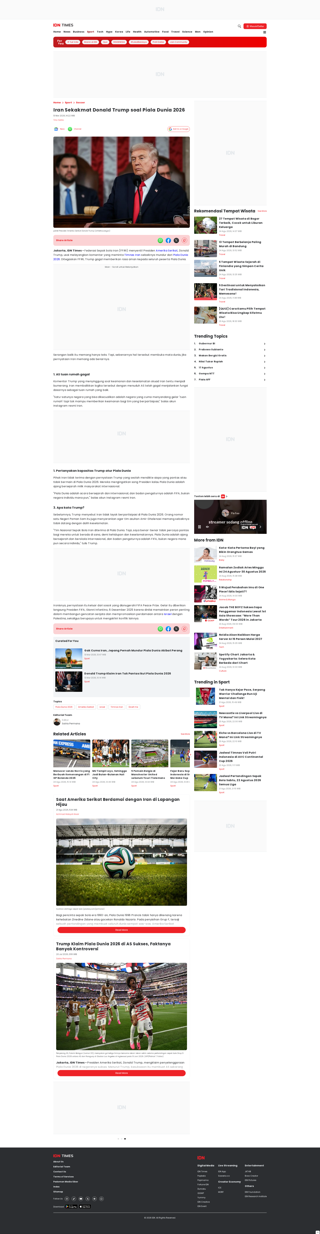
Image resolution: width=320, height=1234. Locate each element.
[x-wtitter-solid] (176, 240)
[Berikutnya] (190, 917)
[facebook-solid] (168, 240)
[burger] (265, 32)
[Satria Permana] (57, 722)
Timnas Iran (132, 255)
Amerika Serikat (167, 250)
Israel (168, 614)
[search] (240, 26)
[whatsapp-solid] (160, 240)
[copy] (184, 240)
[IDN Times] (63, 25)
